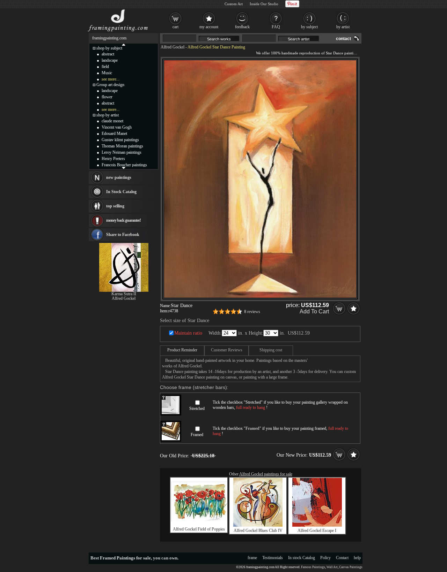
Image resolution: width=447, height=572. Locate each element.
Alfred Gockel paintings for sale (265, 474)
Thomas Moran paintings (122, 146)
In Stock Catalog (121, 191)
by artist (343, 26)
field (105, 66)
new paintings (118, 177)
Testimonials (272, 557)
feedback (242, 26)
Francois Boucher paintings (124, 164)
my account (208, 26)
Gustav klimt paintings (120, 139)
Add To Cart (314, 311)
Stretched (197, 408)
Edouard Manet (114, 133)
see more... (110, 79)
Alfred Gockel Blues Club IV (258, 530)
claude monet (112, 121)
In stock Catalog (301, 557)
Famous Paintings (313, 567)
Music (107, 72)
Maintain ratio (188, 333)
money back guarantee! (123, 220)
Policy (325, 557)
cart (175, 26)
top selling (115, 206)
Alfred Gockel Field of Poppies (199, 529)
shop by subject (109, 48)
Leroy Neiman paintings (121, 152)
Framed (197, 434)
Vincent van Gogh (117, 127)
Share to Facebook (122, 234)
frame (252, 557)
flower (107, 96)
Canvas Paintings (350, 567)
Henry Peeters (113, 158)
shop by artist (107, 115)
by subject (309, 26)
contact (343, 38)
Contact (342, 557)
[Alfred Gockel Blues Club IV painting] (258, 525)
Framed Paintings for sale (125, 557)
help (357, 557)
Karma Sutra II (123, 293)
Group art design (110, 84)
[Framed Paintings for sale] (118, 31)
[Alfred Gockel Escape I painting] (317, 525)
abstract (108, 54)
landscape (110, 60)
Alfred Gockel (172, 47)
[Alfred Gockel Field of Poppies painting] (199, 520)
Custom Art (234, 4)
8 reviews (252, 311)
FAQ (276, 26)
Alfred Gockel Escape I (317, 530)
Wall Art (332, 567)
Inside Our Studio (264, 4)
